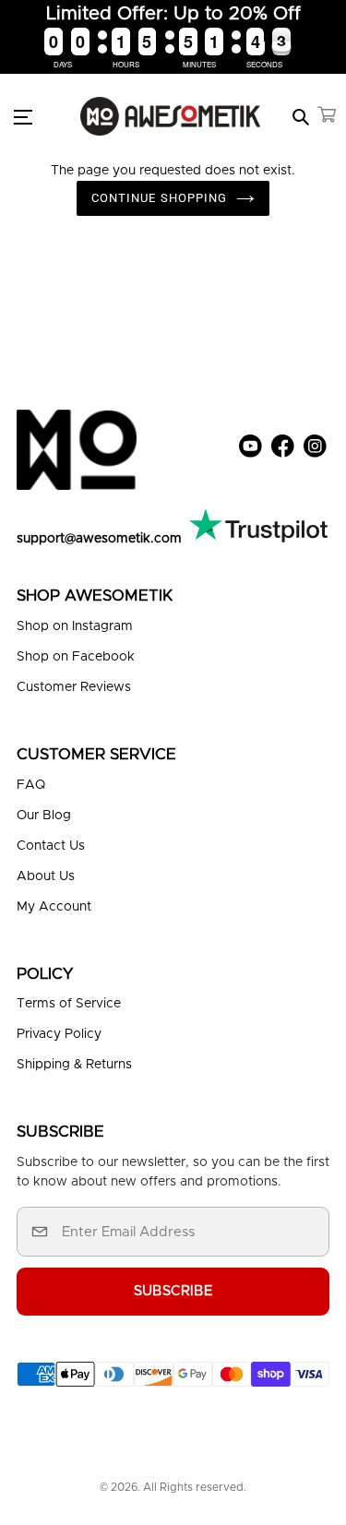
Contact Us (51, 846)
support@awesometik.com (99, 538)
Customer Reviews (74, 687)
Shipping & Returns (74, 1064)
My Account (54, 906)
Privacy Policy (59, 1034)
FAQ (31, 785)
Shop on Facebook (76, 656)
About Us (46, 876)
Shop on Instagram (75, 626)
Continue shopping (159, 198)
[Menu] (34, 116)
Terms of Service (69, 1003)
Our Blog (44, 815)
